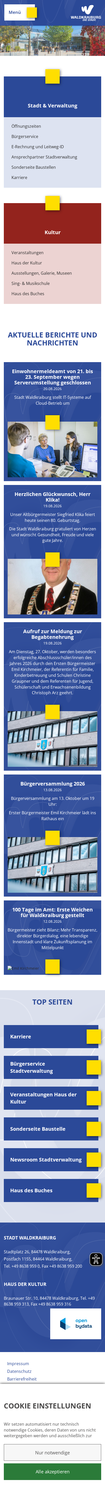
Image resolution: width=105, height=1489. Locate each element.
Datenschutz (19, 1371)
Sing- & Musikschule (30, 283)
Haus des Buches (27, 293)
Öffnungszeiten (26, 126)
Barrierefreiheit (22, 1379)
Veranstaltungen (27, 252)
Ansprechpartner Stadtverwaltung (44, 157)
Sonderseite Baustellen (33, 167)
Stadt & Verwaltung (52, 105)
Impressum (18, 1363)
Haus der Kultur (26, 263)
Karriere (19, 177)
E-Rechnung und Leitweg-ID (37, 147)
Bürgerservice (24, 136)
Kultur (53, 232)
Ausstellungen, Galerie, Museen (41, 273)
